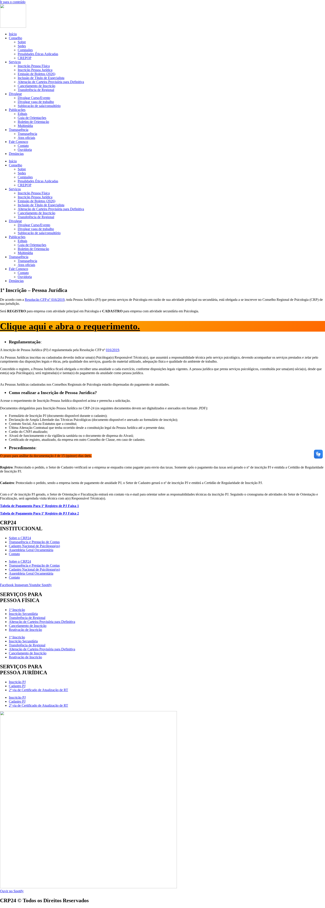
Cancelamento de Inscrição (36, 86)
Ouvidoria (25, 150)
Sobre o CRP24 (20, 538)
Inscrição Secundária (23, 614)
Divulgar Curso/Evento (34, 98)
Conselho (15, 38)
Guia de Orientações (32, 118)
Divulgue (15, 94)
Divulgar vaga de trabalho (36, 102)
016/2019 (112, 350)
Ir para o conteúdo (12, 2)
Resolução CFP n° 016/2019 (45, 299)
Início (13, 34)
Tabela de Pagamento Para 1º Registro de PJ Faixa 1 (39, 506)
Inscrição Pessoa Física (34, 66)
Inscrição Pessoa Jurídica (35, 70)
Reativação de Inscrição (25, 630)
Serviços (15, 62)
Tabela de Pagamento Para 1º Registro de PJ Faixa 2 (39, 513)
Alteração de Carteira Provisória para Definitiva (51, 82)
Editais (22, 114)
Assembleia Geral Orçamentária (31, 550)
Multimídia (25, 126)
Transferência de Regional (36, 90)
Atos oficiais (26, 138)
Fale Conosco (18, 142)
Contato (23, 146)
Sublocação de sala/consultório (39, 106)
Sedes (22, 46)
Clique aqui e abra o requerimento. (70, 326)
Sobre (22, 42)
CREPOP (24, 58)
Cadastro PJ (17, 686)
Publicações (17, 110)
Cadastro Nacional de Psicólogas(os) (34, 546)
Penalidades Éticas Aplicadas (38, 54)
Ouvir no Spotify (12, 891)
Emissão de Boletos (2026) (36, 74)
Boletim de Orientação (33, 122)
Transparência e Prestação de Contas (34, 542)
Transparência (18, 130)
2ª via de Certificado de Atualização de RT (38, 690)
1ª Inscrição (17, 610)
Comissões (25, 50)
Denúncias (16, 154)
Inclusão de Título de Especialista (41, 78)
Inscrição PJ (17, 682)
